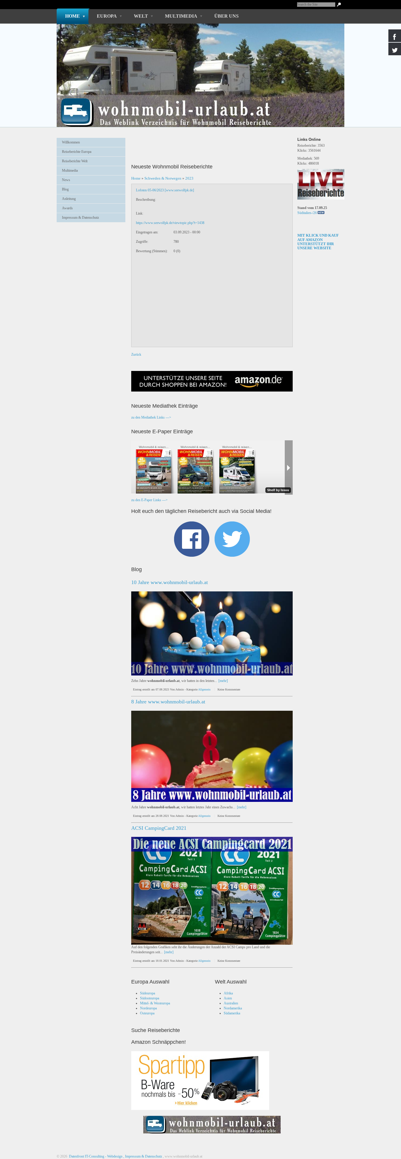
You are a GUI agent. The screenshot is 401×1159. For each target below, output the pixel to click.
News (66, 180)
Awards (67, 208)
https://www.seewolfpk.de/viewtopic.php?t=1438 (170, 223)
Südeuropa (147, 993)
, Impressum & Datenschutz (142, 1156)
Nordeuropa (148, 1008)
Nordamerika (233, 1008)
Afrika (228, 993)
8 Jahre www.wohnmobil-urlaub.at (168, 702)
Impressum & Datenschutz (80, 217)
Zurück (136, 354)
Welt (141, 16)
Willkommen (71, 142)
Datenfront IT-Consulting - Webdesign (95, 1156)
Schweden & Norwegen (162, 178)
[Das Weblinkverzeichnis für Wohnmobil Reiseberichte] (212, 1135)
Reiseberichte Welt (74, 161)
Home (72, 16)
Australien (231, 1003)
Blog (65, 189)
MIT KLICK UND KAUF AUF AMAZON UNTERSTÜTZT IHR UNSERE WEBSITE (318, 241)
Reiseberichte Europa (76, 152)
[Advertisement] (91, 241)
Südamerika (232, 1013)
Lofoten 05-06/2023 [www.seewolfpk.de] (165, 190)
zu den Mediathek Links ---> (151, 417)
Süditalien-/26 (307, 213)
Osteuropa (147, 1013)
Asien (228, 998)
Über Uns (226, 16)
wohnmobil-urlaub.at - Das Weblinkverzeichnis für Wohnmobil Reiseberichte (197, 102)
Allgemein (204, 689)
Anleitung (69, 199)
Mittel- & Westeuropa (155, 1003)
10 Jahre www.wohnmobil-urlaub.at (169, 582)
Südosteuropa (149, 998)
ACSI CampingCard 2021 (158, 828)
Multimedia (181, 16)
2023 (189, 178)
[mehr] (223, 681)
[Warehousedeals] (200, 1080)
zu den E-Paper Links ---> (149, 500)
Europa (107, 16)
